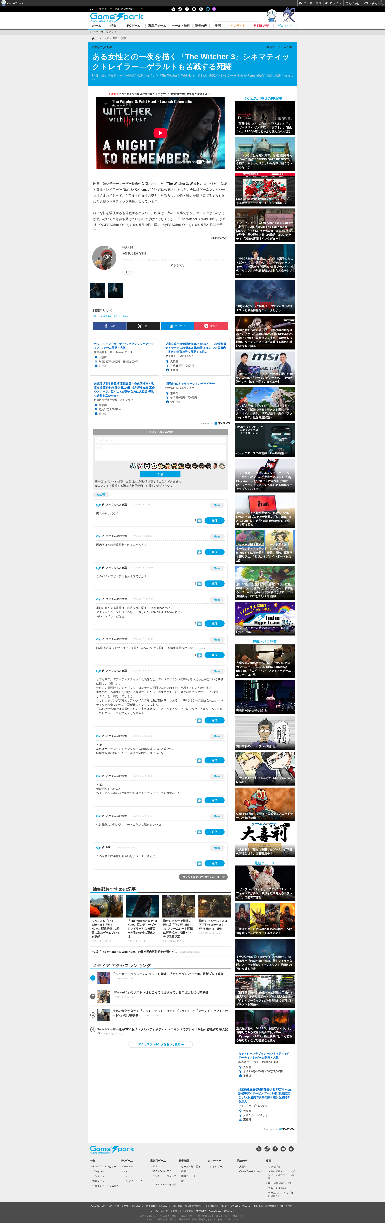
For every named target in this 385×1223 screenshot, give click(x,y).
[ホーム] (92, 38)
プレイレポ (98, 1171)
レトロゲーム (217, 1166)
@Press (228, 1211)
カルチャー (214, 1160)
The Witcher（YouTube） (113, 316)
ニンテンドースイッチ (164, 1184)
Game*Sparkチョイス (251, 1171)
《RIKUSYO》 (219, 238)
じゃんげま (274, 1166)
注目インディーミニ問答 (105, 1185)
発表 (183, 1171)
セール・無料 (181, 25)
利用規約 (258, 1206)
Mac (126, 1171)
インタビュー (99, 1176)
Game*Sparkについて (101, 1206)
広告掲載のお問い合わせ (158, 1206)
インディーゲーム (133, 1181)
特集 (113, 25)
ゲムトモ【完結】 (277, 1187)
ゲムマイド (285, 25)
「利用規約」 (137, 485)
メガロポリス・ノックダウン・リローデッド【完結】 (281, 1175)
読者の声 (201, 25)
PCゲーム (133, 25)
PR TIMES (201, 1211)
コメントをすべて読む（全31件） (202, 877)
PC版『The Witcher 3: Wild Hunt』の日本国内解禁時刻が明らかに (146, 951)
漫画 (218, 25)
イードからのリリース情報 (163, 1211)
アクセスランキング (105, 32)
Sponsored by (206, 423)
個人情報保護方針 (194, 1206)
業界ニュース (188, 1176)
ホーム (96, 25)
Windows (129, 1166)
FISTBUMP (261, 25)
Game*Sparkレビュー (104, 1166)
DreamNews (215, 1211)
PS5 (154, 1166)
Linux (127, 1176)
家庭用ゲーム (157, 25)
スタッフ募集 (186, 1211)
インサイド (237, 25)
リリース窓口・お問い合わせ (129, 1206)
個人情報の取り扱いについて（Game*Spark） (228, 1206)
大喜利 (242, 1166)
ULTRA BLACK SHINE (280, 1183)
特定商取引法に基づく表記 (278, 1206)
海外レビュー (99, 1181)
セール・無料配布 (191, 1166)
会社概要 (177, 1206)
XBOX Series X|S (161, 1171)
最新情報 (184, 1160)
